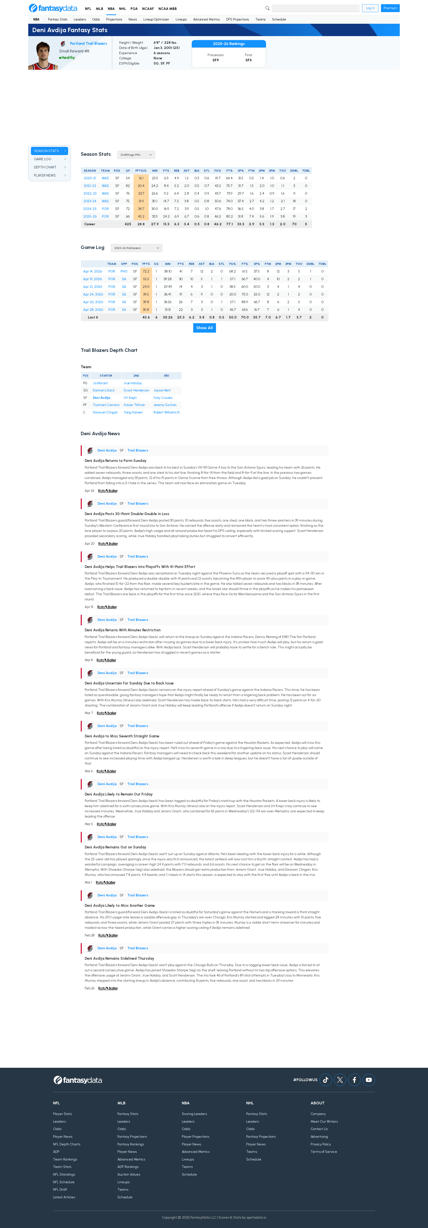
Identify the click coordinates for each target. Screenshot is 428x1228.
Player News (62, 1137)
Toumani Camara (106, 405)
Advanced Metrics (206, 19)
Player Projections (195, 1137)
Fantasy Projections (132, 1137)
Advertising (319, 1137)
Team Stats (62, 1167)
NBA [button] (111, 9)
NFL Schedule (64, 1182)
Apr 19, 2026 (92, 279)
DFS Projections (237, 19)
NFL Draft (60, 1189)
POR (105, 209)
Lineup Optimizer (156, 19)
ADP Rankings (127, 1167)
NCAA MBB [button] (168, 9)
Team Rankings (65, 1159)
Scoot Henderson (136, 390)
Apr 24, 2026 (93, 294)
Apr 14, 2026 (92, 271)
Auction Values (128, 1174)
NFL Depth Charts (66, 1144)
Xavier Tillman (134, 405)
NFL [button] (88, 9)
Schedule (279, 19)
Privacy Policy (321, 1144)
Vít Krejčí (130, 398)
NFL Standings (64, 1174)
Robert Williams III (167, 412)
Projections (114, 19)
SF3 (248, 60)
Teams (260, 19)
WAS (105, 178)
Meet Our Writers (324, 1121)
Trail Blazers (137, 450)
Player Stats (62, 1114)
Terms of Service (324, 1152)
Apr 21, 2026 (92, 287)
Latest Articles (64, 1197)
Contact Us (319, 1129)
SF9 (216, 60)
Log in (370, 8)
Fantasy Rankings (130, 1144)
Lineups (181, 19)
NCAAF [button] (148, 9)
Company (318, 1114)
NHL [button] (122, 9)
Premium (390, 8)
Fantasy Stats (57, 19)
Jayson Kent (162, 390)
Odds (96, 19)
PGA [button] (134, 9)
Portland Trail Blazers (88, 43)
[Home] (53, 8)
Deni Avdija (101, 398)
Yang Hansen (133, 412)
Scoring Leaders (194, 1114)
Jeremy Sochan (165, 405)
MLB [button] (99, 9)
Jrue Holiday (133, 383)
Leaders (80, 19)
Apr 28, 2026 (93, 310)
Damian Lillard (103, 390)
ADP (56, 1152)
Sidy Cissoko (163, 398)
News (133, 19)
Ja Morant (100, 383)
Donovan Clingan (105, 412)
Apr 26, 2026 (93, 302)
